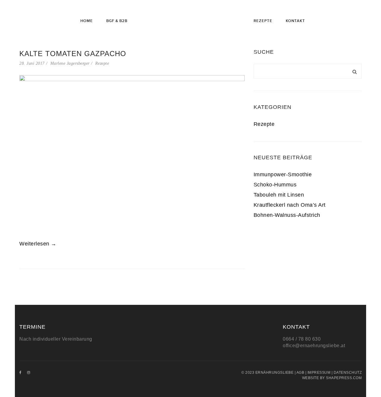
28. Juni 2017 (32, 63)
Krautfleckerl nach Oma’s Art (290, 205)
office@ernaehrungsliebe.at (314, 345)
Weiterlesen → (38, 244)
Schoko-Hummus (275, 185)
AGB (300, 372)
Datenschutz (348, 372)
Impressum (319, 372)
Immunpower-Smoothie (283, 174)
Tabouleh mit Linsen (279, 195)
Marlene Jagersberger (70, 63)
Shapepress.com (344, 378)
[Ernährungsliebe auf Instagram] (28, 372)
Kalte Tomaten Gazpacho (72, 54)
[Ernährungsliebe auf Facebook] (20, 372)
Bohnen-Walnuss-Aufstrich (287, 215)
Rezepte (102, 63)
